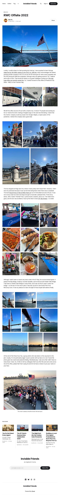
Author (9, 3)
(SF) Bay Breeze (42, 198)
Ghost (33, 491)
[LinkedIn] (25, 479)
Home (4, 3)
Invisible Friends (30, 4)
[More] (18, 3)
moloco (6, 12)
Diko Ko (10, 19)
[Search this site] (41, 3)
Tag (14, 3)
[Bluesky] (28, 479)
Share (53, 20)
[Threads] (31, 479)
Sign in (46, 3)
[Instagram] (34, 479)
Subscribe (53, 3)
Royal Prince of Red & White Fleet (19, 192)
